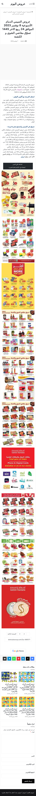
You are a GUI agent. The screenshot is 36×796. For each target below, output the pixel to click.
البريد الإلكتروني (30, 764)
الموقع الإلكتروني (30, 772)
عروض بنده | (18, 792)
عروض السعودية (21, 12)
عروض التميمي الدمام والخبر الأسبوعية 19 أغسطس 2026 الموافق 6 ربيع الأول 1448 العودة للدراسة (27, 687)
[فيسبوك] (32, 659)
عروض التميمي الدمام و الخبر (18, 18)
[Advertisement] (18, 62)
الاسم (32, 756)
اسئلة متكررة (5, 792)
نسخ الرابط (18, 644)
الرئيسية (29, 12)
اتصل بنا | (12, 792)
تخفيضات (19, 90)
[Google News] (18, 651)
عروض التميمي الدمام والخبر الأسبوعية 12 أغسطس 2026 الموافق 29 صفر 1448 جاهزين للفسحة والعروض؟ (9, 687)
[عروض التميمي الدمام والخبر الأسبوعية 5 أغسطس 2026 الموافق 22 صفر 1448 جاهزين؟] (27, 702)
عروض (23, 157)
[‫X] (28, 659)
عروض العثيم (30, 792)
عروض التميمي (12, 12)
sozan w (23, 41)
